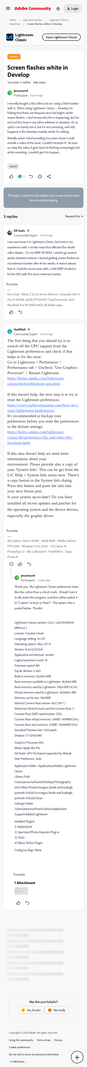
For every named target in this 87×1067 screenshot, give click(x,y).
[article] (43, 272)
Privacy (58, 1040)
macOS (13, 166)
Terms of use (44, 1040)
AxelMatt (20, 329)
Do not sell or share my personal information (34, 1054)
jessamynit (21, 90)
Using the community (21, 1040)
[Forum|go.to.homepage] (32, 8)
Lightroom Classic (59, 19)
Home (12, 19)
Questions (14, 24)
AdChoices (19, 1061)
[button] (8, 10)
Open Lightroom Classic (61, 37)
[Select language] (58, 8)
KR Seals (19, 230)
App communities (32, 19)
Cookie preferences (19, 1047)
